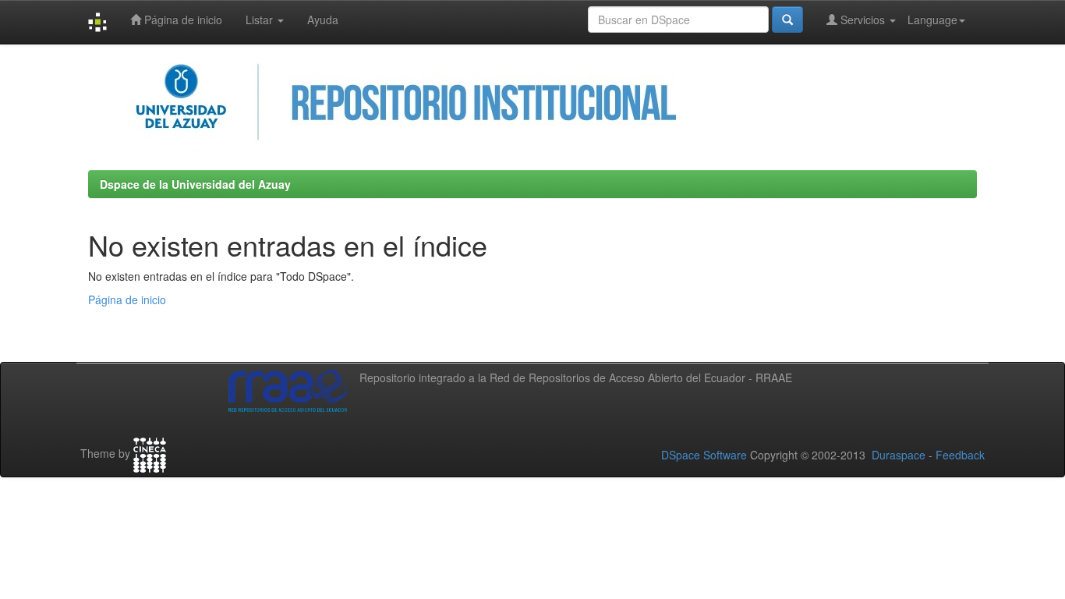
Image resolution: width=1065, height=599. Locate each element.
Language (932, 19)
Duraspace (898, 455)
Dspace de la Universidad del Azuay (195, 184)
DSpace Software (704, 455)
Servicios (862, 19)
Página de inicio (181, 19)
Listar (261, 19)
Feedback (960, 455)
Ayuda (322, 19)
